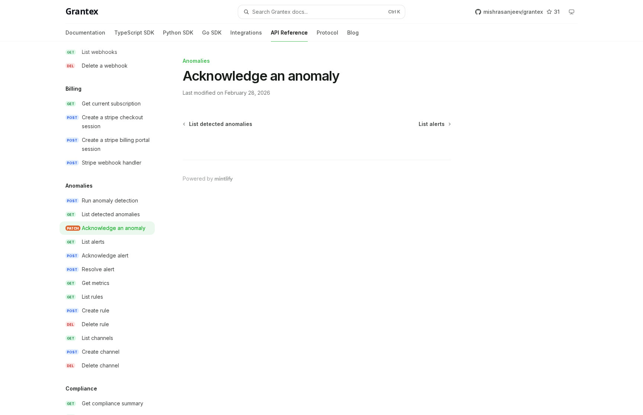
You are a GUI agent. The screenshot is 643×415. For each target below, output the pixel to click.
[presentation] (113, 228)
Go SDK (211, 32)
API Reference (289, 32)
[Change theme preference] (572, 12)
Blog (353, 32)
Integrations (246, 32)
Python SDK (178, 32)
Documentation (85, 32)
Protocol (327, 32)
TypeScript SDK (134, 32)
